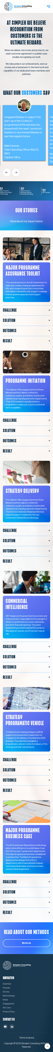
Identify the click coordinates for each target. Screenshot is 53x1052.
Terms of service (26, 1038)
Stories (6, 992)
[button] (48, 6)
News (5, 1000)
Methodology (9, 996)
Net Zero (7, 1008)
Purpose (6, 988)
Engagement (8, 1004)
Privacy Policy (9, 1012)
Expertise (7, 984)
